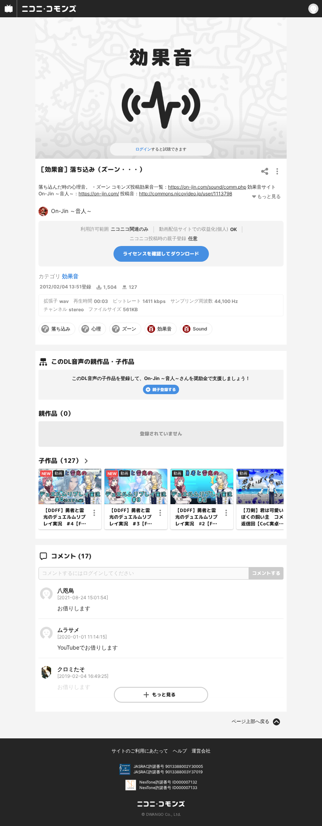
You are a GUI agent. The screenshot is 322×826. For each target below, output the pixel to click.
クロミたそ (71, 669)
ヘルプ (180, 751)
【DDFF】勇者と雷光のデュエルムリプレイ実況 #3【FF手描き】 (130, 517)
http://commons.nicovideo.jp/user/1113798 (185, 193)
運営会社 (201, 751)
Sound (200, 329)
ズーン (129, 329)
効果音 (70, 276)
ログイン (143, 149)
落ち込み (60, 329)
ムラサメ (68, 629)
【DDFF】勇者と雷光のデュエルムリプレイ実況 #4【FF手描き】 (64, 517)
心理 (96, 329)
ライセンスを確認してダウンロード (161, 253)
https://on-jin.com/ (99, 193)
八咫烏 (65, 590)
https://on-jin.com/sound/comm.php (207, 187)
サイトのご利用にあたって (140, 751)
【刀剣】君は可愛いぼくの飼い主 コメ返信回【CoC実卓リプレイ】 (262, 517)
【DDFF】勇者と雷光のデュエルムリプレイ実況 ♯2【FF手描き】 (196, 517)
